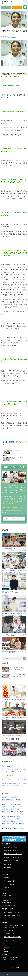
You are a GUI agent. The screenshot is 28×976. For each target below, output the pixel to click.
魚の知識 (4, 797)
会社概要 (6, 887)
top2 (12, 828)
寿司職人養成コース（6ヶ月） (12, 860)
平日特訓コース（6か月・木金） (13, 854)
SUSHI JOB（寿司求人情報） (12, 915)
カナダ (4, 823)
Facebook (6, 951)
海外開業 (20, 806)
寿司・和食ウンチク (7, 806)
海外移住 (4, 818)
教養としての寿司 (6, 821)
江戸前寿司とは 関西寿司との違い (11, 766)
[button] (25, 2)
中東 (4, 828)
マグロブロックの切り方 (8, 775)
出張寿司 (19, 818)
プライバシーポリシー (10, 940)
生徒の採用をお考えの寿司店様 (12, 937)
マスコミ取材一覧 (9, 884)
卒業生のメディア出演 (19, 828)
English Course (8, 867)
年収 (12, 816)
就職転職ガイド (6, 816)
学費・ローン (7, 864)
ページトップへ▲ (14, 967)
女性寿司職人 (14, 37)
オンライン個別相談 (9, 930)
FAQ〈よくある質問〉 (10, 881)
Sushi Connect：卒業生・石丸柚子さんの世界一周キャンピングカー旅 (17, 676)
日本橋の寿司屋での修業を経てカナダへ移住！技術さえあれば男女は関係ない (14, 652)
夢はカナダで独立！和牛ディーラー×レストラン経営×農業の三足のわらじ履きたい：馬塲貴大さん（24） (14, 593)
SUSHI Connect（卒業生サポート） (14, 912)
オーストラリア (18, 816)
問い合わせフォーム (9, 933)
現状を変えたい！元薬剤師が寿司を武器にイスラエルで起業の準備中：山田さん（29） (14, 571)
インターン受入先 (6, 811)
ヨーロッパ (14, 821)
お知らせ (14, 811)
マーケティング (12, 818)
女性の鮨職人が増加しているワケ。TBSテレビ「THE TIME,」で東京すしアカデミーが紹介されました (14, 550)
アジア (9, 823)
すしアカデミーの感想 (5, 37)
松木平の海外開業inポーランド (9, 799)
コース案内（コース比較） (11, 847)
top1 (8, 828)
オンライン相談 (6, 7)
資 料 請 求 (17, 7)
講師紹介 (6, 877)
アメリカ (20, 821)
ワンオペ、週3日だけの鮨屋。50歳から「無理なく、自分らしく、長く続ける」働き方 (14, 770)
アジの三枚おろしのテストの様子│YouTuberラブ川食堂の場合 (14, 700)
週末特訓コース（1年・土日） (12, 857)
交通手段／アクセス (9, 905)
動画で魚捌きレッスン (14, 809)
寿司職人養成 (15, 823)
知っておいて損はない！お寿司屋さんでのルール (14, 779)
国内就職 (18, 804)
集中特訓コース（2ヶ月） (11, 850)
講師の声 (14, 806)
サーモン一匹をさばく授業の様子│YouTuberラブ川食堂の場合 (14, 718)
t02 (22, 811)
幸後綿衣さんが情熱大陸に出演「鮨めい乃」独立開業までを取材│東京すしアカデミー (14, 784)
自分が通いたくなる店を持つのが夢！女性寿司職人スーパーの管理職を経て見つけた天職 (14, 614)
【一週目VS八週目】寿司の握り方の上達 (12, 735)
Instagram (6, 947)
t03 (17, 37)
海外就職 (4, 804)
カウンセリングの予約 (14, 518)
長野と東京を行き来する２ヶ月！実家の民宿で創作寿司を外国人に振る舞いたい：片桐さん (14, 635)
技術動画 (22, 823)
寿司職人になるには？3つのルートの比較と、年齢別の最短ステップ (17, 668)
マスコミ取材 (19, 799)
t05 (18, 811)
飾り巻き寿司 (5, 809)
